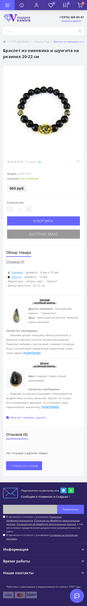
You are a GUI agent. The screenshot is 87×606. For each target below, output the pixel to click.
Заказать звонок (71, 20)
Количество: (15, 202)
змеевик (28, 417)
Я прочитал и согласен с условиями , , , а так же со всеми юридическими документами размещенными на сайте (44, 524)
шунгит (41, 417)
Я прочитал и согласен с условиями (42, 536)
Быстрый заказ (43, 234)
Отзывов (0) (15, 261)
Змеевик (17, 272)
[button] (36, 5)
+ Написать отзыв (24, 466)
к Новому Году (41, 41)
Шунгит (16, 277)
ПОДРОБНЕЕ (32, 353)
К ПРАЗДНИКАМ (19, 41)
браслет (16, 417)
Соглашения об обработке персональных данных (46, 524)
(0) (39, 162)
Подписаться (70, 509)
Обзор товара (18, 252)
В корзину (43, 220)
